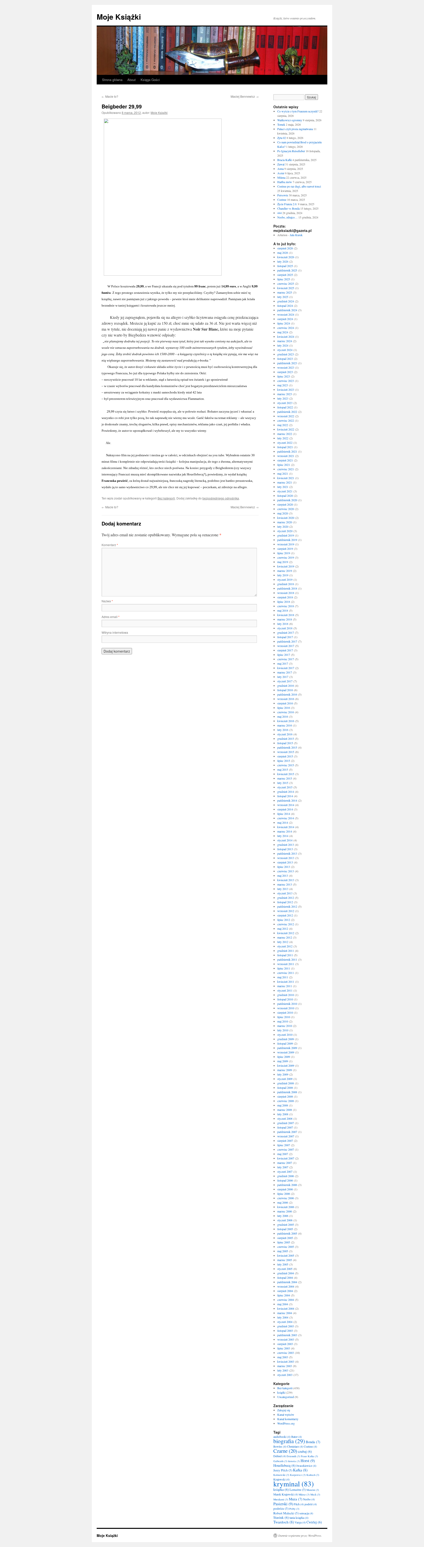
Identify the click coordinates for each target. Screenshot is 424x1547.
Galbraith (280, 1461)
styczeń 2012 (284, 946)
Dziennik (293, 1456)
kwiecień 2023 (285, 389)
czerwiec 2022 (285, 420)
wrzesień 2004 (285, 1286)
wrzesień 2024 (285, 314)
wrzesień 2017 (285, 646)
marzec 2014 (284, 831)
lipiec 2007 (283, 1145)
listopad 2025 (285, 266)
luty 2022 (282, 438)
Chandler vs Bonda (288, 208)
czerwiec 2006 (285, 1198)
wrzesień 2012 (285, 911)
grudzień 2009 (285, 1039)
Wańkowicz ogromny (289, 120)
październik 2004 (287, 1282)
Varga (300, 1522)
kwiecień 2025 (285, 288)
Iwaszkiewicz (306, 1465)
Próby (294, 1508)
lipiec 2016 (283, 708)
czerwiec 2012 (285, 924)
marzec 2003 (284, 1366)
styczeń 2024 (284, 350)
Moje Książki (119, 16)
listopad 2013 (285, 849)
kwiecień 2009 (285, 1065)
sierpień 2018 (285, 597)
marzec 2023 (284, 394)
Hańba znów (284, 182)
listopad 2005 (285, 1229)
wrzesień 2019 (285, 544)
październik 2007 (287, 1132)
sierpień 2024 (285, 319)
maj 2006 (282, 1202)
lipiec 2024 (283, 323)
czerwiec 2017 (285, 659)
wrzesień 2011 (285, 964)
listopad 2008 (285, 1088)
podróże (281, 1508)
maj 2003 (282, 1357)
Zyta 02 (281, 138)
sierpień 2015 (285, 756)
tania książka (299, 1518)
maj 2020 (282, 513)
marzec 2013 (284, 884)
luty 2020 (282, 526)
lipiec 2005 (283, 1242)
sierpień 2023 (285, 372)
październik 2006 (287, 1185)
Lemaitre (298, 1489)
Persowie (282, 195)
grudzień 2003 (285, 1326)
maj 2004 (282, 1304)
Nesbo (309, 1499)
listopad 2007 (285, 1127)
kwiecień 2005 (285, 1255)
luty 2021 (282, 487)
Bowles (279, 1446)
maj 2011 (282, 977)
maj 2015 (282, 769)
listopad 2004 (285, 1277)
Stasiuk (281, 1517)
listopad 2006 (285, 1180)
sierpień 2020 (285, 504)
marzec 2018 (284, 619)
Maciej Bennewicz (245, 96)
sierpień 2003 (285, 1344)
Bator (296, 1437)
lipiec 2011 (283, 968)
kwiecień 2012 (285, 933)
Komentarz (110, 545)
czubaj (305, 1451)
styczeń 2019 (284, 579)
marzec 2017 (284, 672)
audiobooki (282, 1437)
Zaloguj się (283, 1410)
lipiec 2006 (283, 1194)
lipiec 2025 (283, 279)
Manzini (312, 1490)
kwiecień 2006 (285, 1207)
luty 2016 (282, 730)
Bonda (313, 1441)
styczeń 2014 (284, 840)
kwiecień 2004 (285, 1308)
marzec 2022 (284, 434)
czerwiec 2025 (285, 283)
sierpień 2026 (285, 248)
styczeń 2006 (284, 1220)
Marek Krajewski (285, 1494)
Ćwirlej (314, 1522)
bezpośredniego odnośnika (220, 498)
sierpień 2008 (285, 1096)
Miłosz (304, 1494)
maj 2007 (282, 1154)
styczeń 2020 (284, 531)
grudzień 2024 (285, 301)
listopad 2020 (285, 496)
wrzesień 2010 (285, 1008)
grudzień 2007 (285, 1123)
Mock (315, 1494)
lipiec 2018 (283, 602)
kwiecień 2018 (285, 615)
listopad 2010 (285, 999)
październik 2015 (287, 747)
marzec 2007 (284, 1163)
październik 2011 (287, 959)
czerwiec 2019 (285, 557)
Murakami (280, 1499)
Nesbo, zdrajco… (287, 217)
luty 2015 (282, 783)
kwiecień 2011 (285, 981)
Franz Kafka (309, 1456)
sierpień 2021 (285, 460)
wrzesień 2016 (285, 699)
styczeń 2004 (284, 1322)
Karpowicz (298, 1475)
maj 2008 (282, 1105)
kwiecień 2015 (285, 774)
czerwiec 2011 (285, 973)
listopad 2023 (285, 359)
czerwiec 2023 (285, 381)
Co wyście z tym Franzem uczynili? (297, 111)
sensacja (306, 1513)
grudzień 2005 (285, 1224)
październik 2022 (287, 412)
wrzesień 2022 (285, 416)
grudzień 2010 (285, 995)
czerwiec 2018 (285, 606)
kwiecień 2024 (285, 336)
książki (281, 1392)
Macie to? (110, 96)
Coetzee (281, 200)
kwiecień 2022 (285, 429)
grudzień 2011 (285, 951)
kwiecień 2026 (285, 257)
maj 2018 (282, 610)
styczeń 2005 (284, 1269)
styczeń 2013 (284, 893)
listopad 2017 (285, 637)
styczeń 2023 (284, 403)
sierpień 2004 (285, 1291)
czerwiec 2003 (285, 1353)
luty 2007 (282, 1167)
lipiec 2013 (283, 867)
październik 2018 (287, 588)
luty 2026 (282, 261)
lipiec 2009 (283, 1057)
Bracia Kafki (284, 160)
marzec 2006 (284, 1211)
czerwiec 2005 (285, 1247)
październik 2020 (287, 500)
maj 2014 (282, 822)
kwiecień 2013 (285, 880)
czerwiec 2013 (285, 871)
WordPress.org (286, 1423)
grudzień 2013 (285, 845)
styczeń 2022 (284, 442)
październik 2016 (287, 694)
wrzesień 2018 (285, 593)
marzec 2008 (284, 1110)
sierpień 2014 (285, 809)
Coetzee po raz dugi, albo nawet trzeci (299, 186)
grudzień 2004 (285, 1273)
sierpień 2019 (285, 549)
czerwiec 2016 (285, 712)
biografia (289, 1441)
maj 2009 (282, 1061)
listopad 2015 (285, 743)
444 (279, 213)
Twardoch (283, 1522)
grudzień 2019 (285, 535)
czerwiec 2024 (285, 328)
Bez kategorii (166, 498)
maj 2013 (282, 875)
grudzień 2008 (285, 1083)
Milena (281, 177)
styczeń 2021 (284, 491)
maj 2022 (282, 425)
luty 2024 (282, 345)
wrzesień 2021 (285, 456)
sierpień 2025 (285, 275)
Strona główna (112, 79)
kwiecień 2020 (285, 518)
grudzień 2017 (285, 632)
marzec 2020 (284, 522)
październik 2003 (287, 1335)
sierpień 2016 (285, 703)
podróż (311, 1504)
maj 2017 (282, 663)
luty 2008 (282, 1114)
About (131, 79)
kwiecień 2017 (285, 668)
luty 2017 (282, 677)
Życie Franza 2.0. (287, 204)
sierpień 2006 (285, 1189)
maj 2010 (282, 1021)
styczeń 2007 (284, 1171)
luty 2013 (282, 889)
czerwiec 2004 (285, 1300)
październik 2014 (287, 800)
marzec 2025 (284, 292)
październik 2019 (287, 540)
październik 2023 (287, 363)
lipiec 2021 (283, 465)
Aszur (280, 173)
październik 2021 (287, 451)
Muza (295, 1498)
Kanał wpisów (285, 1414)
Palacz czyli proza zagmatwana (295, 129)
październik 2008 (287, 1092)
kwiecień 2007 (285, 1158)
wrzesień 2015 (285, 752)
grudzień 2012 (285, 898)
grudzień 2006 (285, 1176)
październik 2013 (287, 853)
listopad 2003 (285, 1330)
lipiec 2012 (283, 920)
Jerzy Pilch (282, 1470)
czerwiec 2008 (285, 1101)
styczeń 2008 (284, 1118)
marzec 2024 (284, 341)
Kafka (300, 1469)
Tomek (281, 124)
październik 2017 (287, 641)
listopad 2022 (285, 407)
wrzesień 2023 (285, 367)
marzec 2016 (284, 725)
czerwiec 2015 (285, 765)
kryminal (293, 1483)
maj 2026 (282, 253)
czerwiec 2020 (285, 509)
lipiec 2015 (283, 761)
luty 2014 (282, 836)
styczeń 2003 (284, 1375)
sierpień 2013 (285, 862)
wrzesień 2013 (285, 858)
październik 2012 (287, 906)
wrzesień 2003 (285, 1339)
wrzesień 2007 (285, 1136)
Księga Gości (150, 79)
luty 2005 (282, 1264)
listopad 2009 (285, 1043)
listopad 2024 (285, 306)
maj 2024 (282, 332)
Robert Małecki (286, 1513)
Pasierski (283, 1504)
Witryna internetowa (115, 632)
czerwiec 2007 (285, 1149)
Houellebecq (284, 1465)
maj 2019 (282, 562)
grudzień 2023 (285, 354)
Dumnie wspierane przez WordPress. (300, 1535)
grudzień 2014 (285, 792)
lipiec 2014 (283, 814)
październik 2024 (287, 310)
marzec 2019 (284, 571)
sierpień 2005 (285, 1238)
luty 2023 (282, 398)
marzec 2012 (284, 937)
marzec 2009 (284, 1070)
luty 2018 (282, 624)
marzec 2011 (284, 986)
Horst (308, 1460)
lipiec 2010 (283, 1017)
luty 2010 (282, 1030)
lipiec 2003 (283, 1348)
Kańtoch (312, 1475)
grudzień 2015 (285, 738)
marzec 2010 (284, 1026)
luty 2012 (282, 942)
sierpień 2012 (285, 915)
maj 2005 (282, 1251)
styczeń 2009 (284, 1079)
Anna (280, 169)
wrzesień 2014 (285, 805)
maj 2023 (282, 385)
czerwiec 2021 (285, 469)
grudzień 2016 (285, 685)
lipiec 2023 (283, 376)
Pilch (299, 1504)
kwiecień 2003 (285, 1361)
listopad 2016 (285, 690)
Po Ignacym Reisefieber (291, 151)
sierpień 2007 (285, 1141)
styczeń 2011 (284, 990)
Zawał (280, 164)
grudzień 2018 (285, 584)
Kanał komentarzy (287, 1419)
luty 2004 (282, 1317)
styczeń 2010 (284, 1034)
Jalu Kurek (296, 235)
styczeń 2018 (284, 628)
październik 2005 (287, 1233)
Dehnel (279, 1456)
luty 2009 (282, 1074)
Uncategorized (285, 1397)
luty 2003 (282, 1370)
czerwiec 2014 (285, 818)
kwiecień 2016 (285, 721)
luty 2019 (282, 575)
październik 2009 (287, 1048)
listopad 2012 (285, 902)
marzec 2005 (284, 1260)
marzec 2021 (284, 482)
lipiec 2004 (283, 1295)
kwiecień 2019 (285, 566)
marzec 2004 (284, 1313)
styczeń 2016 (284, 734)
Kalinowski (281, 1475)
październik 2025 (287, 270)
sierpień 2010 (285, 1012)
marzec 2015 (284, 778)
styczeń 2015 (284, 787)
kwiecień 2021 (285, 478)
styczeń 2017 (284, 681)
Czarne (285, 1450)
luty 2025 (282, 297)
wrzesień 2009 (285, 1052)
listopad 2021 (285, 447)
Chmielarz (295, 1446)
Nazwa (107, 601)
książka (281, 1489)
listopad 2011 (285, 955)
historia (294, 1461)
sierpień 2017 (285, 650)
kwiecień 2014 (285, 827)
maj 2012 (282, 928)
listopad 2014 (285, 796)
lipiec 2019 (283, 553)
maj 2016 (282, 716)
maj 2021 (282, 473)
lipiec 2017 (283, 655)
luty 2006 (282, 1216)
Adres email (110, 617)
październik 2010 (287, 1004)
